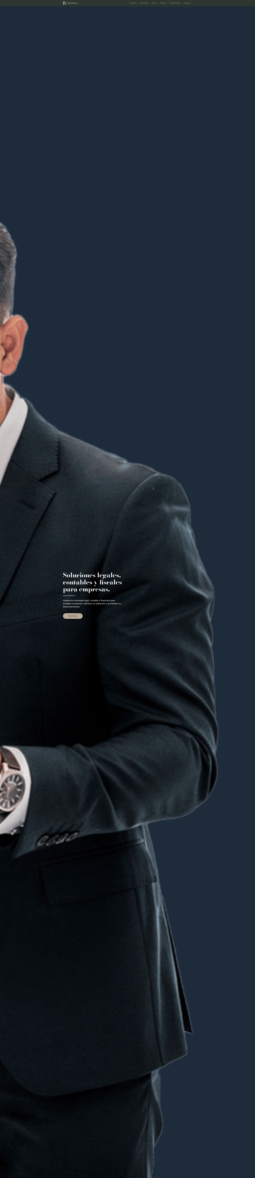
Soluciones (144, 3)
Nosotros (133, 3)
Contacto (187, 3)
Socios (154, 3)
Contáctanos (73, 616)
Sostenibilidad (174, 3)
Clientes (163, 3)
